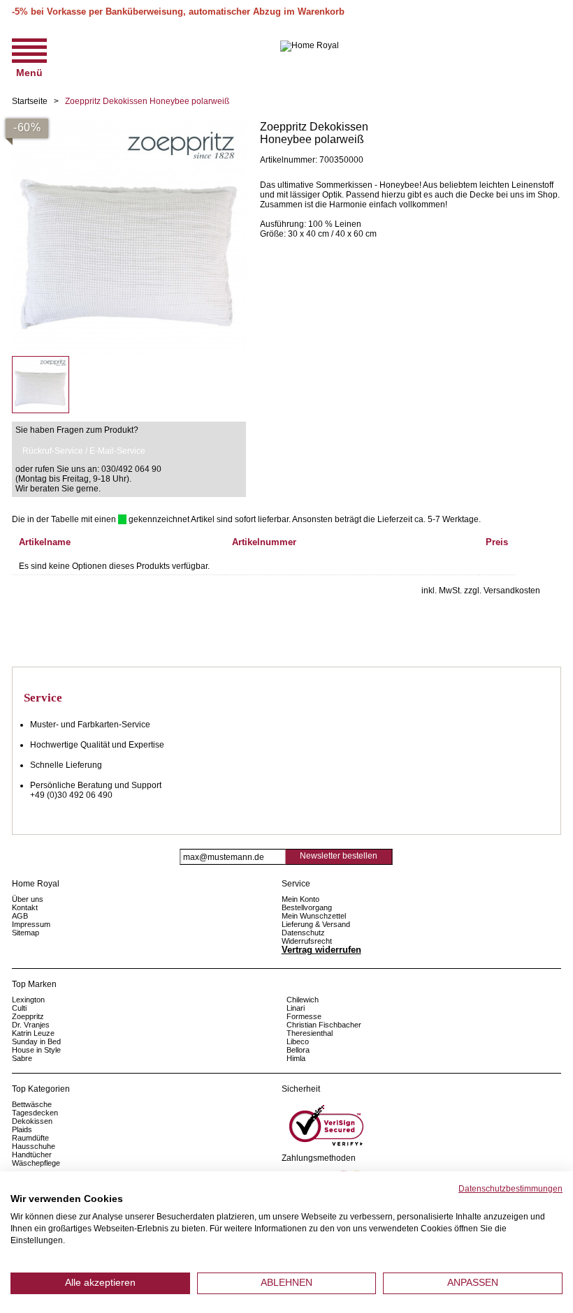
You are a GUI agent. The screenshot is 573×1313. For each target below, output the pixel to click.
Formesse (303, 1016)
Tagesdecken (35, 1112)
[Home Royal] (309, 46)
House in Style (36, 1050)
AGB (20, 916)
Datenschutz (303, 932)
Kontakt (25, 907)
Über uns (27, 899)
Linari (295, 1008)
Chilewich (302, 999)
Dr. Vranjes (31, 1025)
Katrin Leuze (33, 1033)
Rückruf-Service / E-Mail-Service (83, 451)
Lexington (28, 999)
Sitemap (25, 932)
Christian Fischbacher (323, 1025)
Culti (19, 1008)
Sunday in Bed (36, 1041)
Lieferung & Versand (316, 924)
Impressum (31, 924)
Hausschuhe (33, 1146)
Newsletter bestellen (338, 856)
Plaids (22, 1129)
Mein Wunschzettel (314, 916)
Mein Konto (300, 899)
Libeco (297, 1041)
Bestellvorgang (307, 907)
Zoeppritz (28, 1016)
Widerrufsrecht (307, 941)
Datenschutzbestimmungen (510, 1189)
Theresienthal (309, 1033)
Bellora (299, 1050)
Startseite (30, 101)
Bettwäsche (32, 1104)
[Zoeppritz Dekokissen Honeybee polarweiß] (129, 126)
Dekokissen (32, 1121)
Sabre (22, 1058)
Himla (295, 1058)
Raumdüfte (30, 1138)
